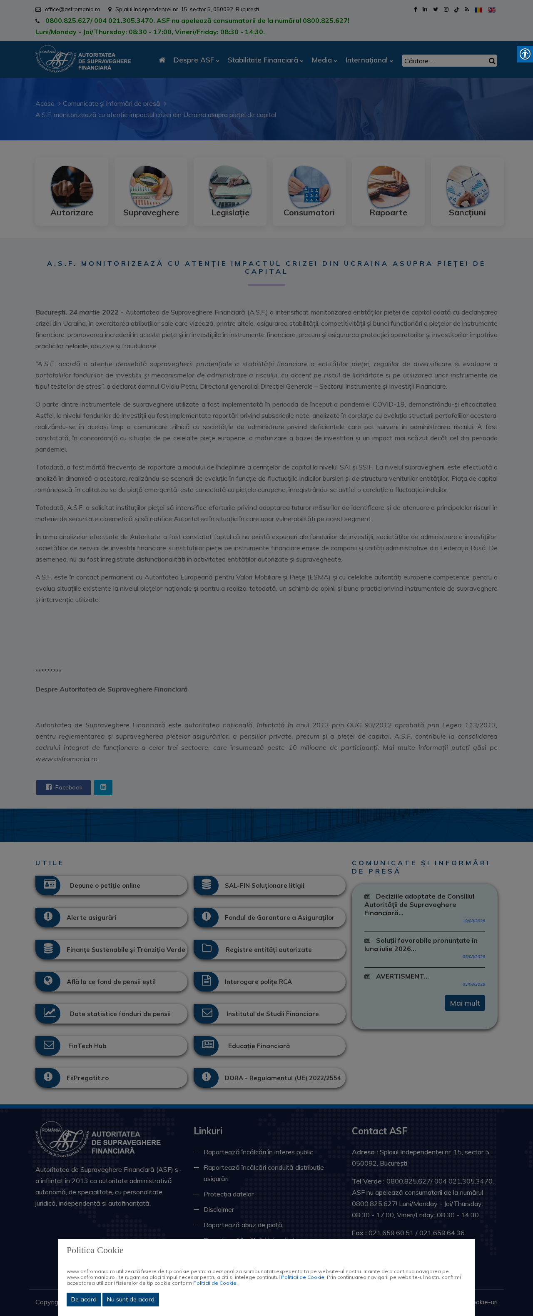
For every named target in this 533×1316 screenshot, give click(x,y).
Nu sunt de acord (130, 1299)
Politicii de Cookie (302, 1277)
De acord (84, 1299)
